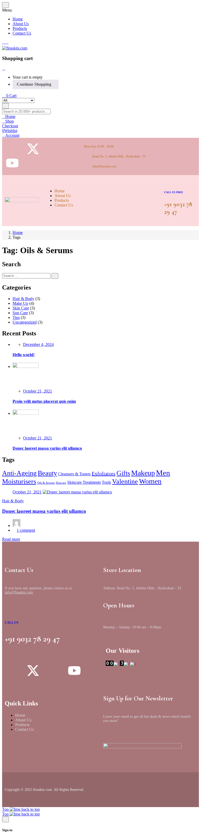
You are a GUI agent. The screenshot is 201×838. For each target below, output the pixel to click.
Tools (106, 482)
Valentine (125, 481)
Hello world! (24, 354)
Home (18, 232)
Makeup (143, 473)
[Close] (3, 68)
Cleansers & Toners (74, 474)
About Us (23, 720)
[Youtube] (12, 163)
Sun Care (20, 313)
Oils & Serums (46, 482)
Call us (11, 622)
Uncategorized (25, 322)
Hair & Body (23, 298)
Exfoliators (103, 473)
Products (22, 724)
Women (150, 481)
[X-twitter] (33, 148)
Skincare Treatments (84, 482)
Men (163, 473)
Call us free (173, 192)
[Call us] (10, 612)
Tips (16, 317)
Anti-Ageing (19, 473)
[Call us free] (167, 183)
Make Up (20, 303)
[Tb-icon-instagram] (12, 148)
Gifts (123, 473)
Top (6, 809)
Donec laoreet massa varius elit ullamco (47, 448)
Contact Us (24, 729)
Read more (11, 539)
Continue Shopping (34, 84)
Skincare (61, 482)
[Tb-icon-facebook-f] (53, 148)
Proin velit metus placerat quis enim (44, 401)
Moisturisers (19, 481)
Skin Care (21, 308)
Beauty (47, 473)
